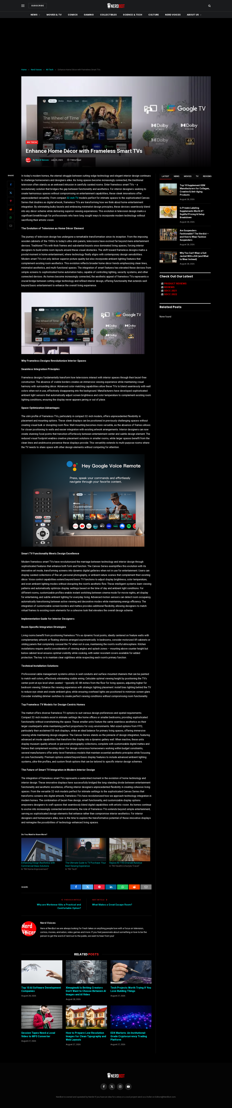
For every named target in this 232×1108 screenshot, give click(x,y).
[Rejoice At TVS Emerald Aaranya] (129, 849)
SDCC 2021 (170, 290)
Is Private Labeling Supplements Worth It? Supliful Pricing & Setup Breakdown (192, 213)
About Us (193, 14)
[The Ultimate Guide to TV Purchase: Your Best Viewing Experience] (85, 849)
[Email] (10, 225)
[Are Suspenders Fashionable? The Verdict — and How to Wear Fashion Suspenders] (168, 235)
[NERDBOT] (116, 5)
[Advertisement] (116, 43)
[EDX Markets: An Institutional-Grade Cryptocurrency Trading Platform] (131, 1017)
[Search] (209, 5)
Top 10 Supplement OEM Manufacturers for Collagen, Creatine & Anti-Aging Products (195, 190)
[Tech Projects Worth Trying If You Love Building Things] (131, 971)
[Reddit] (10, 209)
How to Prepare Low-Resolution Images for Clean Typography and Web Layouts (86, 1036)
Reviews (207, 176)
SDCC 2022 (170, 294)
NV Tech (32, 142)
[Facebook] (10, 184)
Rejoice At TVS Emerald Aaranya (125, 863)
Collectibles (108, 14)
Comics (72, 14)
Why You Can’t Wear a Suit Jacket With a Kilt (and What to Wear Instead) (194, 256)
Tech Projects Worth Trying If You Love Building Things (130, 989)
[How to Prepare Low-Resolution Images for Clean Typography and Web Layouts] (86, 1017)
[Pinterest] (10, 201)
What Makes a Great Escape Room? (112, 904)
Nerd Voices (173, 14)
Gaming (89, 14)
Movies (188, 176)
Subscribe (37, 5)
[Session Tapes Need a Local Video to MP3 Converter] (41, 1017)
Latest (165, 176)
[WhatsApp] (10, 217)
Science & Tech (132, 14)
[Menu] (22, 5)
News (34, 14)
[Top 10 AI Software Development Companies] (41, 971)
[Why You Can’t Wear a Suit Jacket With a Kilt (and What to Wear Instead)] (168, 257)
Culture (153, 14)
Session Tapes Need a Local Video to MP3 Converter (38, 1034)
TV (197, 176)
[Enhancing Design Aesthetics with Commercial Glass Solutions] (41, 849)
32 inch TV (72, 197)
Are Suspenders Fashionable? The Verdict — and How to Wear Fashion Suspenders (194, 235)
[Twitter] (10, 193)
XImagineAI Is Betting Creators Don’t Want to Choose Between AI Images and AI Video (86, 991)
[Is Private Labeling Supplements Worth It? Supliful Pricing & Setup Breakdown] (168, 212)
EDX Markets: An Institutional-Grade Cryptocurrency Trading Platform (128, 1036)
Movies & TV (54, 14)
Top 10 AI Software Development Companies (41, 989)
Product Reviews (175, 283)
